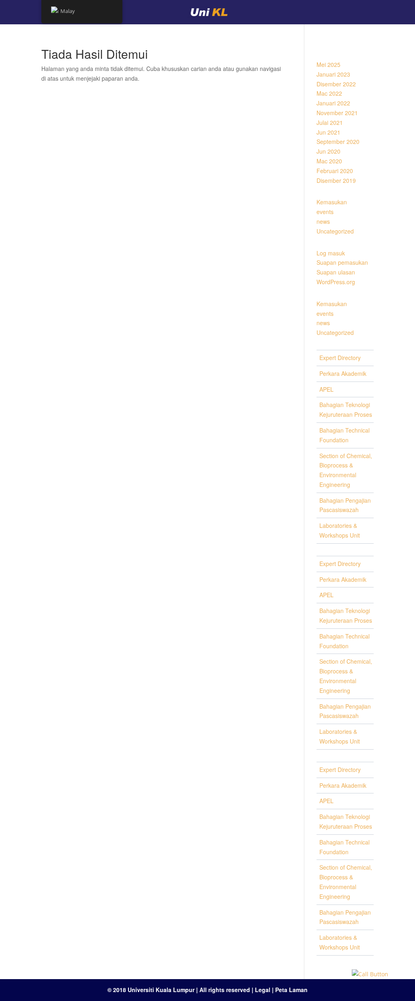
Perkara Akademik (342, 373)
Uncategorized (335, 231)
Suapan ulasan (336, 272)
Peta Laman (291, 990)
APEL (326, 389)
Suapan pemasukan (342, 262)
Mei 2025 (328, 64)
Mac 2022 (329, 93)
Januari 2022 (333, 103)
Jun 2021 (328, 132)
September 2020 (338, 141)
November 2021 (337, 113)
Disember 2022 (336, 84)
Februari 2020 (335, 171)
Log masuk (331, 253)
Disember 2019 (336, 180)
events (325, 212)
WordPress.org (336, 282)
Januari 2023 (333, 74)
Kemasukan (332, 202)
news (323, 221)
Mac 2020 (329, 161)
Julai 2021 (330, 122)
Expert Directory (340, 358)
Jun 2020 (328, 151)
